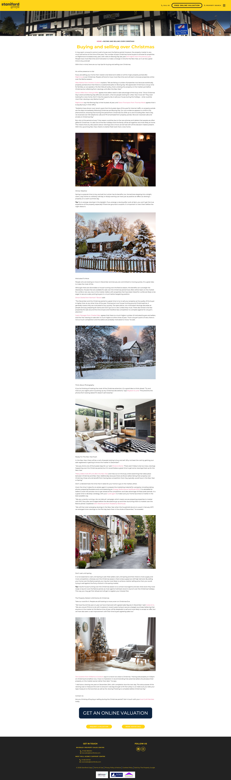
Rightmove (79, 77)
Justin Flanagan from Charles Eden (88, 315)
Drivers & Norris (117, 466)
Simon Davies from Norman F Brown (88, 297)
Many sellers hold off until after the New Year (92, 474)
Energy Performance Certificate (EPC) (126, 489)
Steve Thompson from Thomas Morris (131, 102)
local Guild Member (147, 699)
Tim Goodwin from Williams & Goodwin (89, 677)
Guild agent (111, 494)
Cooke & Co (150, 605)
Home (99, 41)
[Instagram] (143, 749)
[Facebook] (138, 749)
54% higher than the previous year (138, 56)
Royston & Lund (133, 390)
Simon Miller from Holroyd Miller (86, 92)
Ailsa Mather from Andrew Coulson (87, 82)
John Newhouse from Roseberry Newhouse (109, 503)
